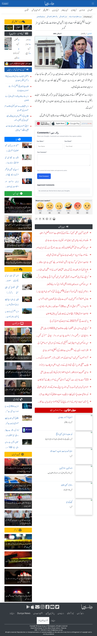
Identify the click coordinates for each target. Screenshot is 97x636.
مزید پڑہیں (61, 226)
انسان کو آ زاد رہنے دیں (65, 417)
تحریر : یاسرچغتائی (68, 422)
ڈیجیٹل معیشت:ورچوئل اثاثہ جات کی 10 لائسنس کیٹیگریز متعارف (17, 78)
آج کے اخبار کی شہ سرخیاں (16, 69)
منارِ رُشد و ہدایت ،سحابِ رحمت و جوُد (61, 451)
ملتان (16, 58)
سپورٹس (16, 193)
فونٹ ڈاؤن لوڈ (43, 620)
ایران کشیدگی (63, 16)
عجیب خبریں (16, 454)
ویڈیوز (53, 620)
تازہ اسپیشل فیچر (16, 21)
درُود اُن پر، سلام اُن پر (65, 468)
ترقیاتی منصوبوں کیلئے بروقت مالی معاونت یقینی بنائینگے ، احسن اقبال (17, 128)
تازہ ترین (82, 10)
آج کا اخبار (74, 10)
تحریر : (71, 456)
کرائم (16, 530)
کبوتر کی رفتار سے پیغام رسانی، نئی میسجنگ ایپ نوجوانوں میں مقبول (12, 435)
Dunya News (23, 613)
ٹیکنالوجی (16, 399)
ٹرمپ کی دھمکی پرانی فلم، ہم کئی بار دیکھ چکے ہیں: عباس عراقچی (12, 174)
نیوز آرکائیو (70, 613)
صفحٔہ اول (90, 10)
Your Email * (68, 141)
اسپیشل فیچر (46, 10)
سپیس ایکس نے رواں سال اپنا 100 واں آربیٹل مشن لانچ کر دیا (12, 447)
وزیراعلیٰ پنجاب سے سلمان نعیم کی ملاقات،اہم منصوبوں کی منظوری (16, 108)
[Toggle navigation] (92, 3)
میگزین (27, 10)
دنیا (17, 139)
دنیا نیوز (11, 613)
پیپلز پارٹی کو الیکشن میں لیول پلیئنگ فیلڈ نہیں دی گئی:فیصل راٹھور (17, 118)
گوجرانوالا (16, 53)
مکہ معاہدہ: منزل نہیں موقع (64, 434)
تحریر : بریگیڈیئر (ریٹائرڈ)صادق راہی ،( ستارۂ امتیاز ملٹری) (58, 439)
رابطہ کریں (80, 613)
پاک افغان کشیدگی (52, 16)
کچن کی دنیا (69, 502)
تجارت (15, 269)
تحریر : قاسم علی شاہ (68, 490)
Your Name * (40, 141)
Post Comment (44, 176)
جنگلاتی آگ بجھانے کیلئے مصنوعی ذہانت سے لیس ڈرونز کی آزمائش (12, 423)
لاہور (27, 39)
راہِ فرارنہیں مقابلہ (66, 485)
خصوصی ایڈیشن (36, 10)
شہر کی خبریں (55, 10)
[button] (6, 27)
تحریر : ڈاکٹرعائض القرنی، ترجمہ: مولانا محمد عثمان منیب (60, 473)
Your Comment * (42, 152)
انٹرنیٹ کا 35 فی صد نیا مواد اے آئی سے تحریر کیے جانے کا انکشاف (12, 411)
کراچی (27, 53)
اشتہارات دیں (38, 613)
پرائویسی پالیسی (50, 613)
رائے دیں (61, 613)
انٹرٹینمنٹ (16, 323)
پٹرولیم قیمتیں (41, 16)
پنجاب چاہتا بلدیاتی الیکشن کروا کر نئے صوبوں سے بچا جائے (19, 88)
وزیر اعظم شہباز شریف (75, 16)
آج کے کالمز (64, 10)
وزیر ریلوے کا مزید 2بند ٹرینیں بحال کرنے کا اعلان (17, 98)
